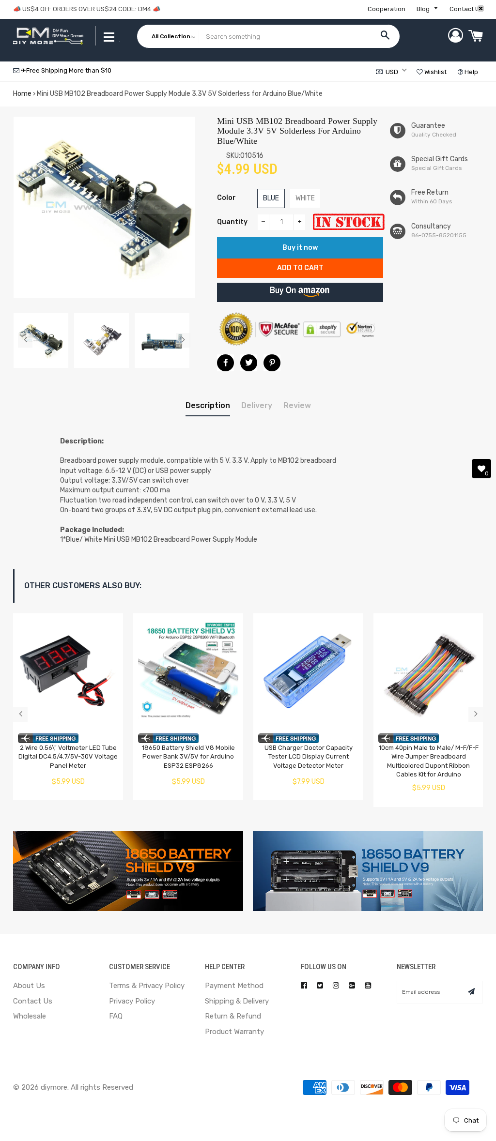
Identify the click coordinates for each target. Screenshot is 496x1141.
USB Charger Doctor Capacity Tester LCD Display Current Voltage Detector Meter (308, 756)
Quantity (232, 222)
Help (470, 72)
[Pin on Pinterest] (272, 362)
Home (22, 94)
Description (208, 405)
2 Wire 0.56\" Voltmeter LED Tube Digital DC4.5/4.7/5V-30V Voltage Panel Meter (68, 756)
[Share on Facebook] (225, 362)
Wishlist (435, 72)
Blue (271, 198)
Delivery (256, 405)
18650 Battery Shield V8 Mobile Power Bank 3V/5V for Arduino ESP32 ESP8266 (188, 756)
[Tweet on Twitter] (248, 362)
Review (297, 405)
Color (226, 198)
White (305, 198)
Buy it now (300, 247)
